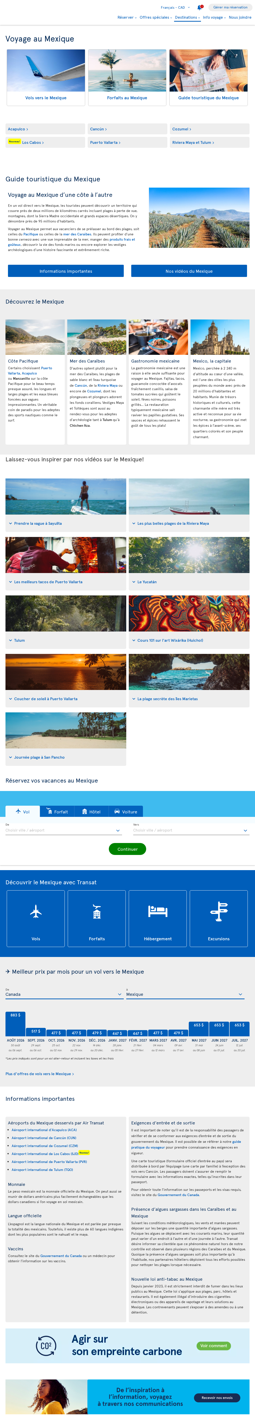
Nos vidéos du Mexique (189, 271)
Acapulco (16, 128)
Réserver (126, 17)
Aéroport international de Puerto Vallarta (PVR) (49, 1161)
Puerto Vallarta (104, 142)
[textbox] (63, 829)
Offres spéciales (154, 17)
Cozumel (180, 128)
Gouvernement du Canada (61, 1255)
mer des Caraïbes (77, 234)
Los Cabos (25, 142)
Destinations (186, 17)
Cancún (97, 128)
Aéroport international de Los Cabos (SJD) (45, 1153)
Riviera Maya (108, 385)
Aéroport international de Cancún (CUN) (44, 1137)
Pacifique (30, 234)
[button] (22, 811)
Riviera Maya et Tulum (191, 142)
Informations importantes (66, 271)
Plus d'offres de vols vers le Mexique (38, 1073)
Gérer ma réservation (230, 7)
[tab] (65, 505)
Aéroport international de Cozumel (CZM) (45, 1145)
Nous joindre (240, 17)
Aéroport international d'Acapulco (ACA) (44, 1129)
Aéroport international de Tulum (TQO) (42, 1169)
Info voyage (213, 17)
